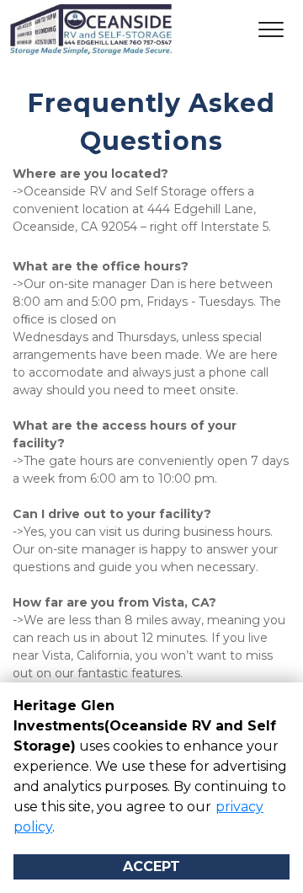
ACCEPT (151, 866)
